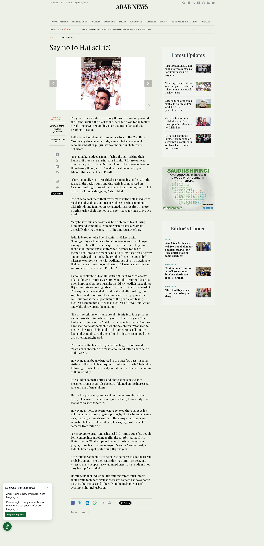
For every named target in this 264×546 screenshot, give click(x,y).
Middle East (79, 21)
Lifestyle (136, 21)
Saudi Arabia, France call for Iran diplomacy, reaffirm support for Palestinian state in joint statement (179, 249)
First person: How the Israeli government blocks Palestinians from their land (178, 272)
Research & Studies (184, 21)
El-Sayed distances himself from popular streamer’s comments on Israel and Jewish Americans (178, 142)
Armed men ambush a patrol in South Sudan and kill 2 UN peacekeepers (178, 105)
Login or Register (15, 514)
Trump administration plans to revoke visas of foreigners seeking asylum (179, 70)
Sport (163, 21)
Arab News (57, 3)
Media (123, 21)
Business (109, 21)
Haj (83, 512)
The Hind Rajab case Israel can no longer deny (177, 293)
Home (52, 37)
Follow (58, 193)
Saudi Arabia (60, 21)
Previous (53, 83)
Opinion (151, 21)
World (95, 21)
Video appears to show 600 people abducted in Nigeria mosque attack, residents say (116, 29)
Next (148, 83)
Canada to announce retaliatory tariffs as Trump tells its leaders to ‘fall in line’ (178, 122)
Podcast (206, 21)
